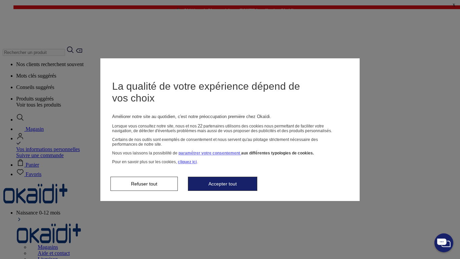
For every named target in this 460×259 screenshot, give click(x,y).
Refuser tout (144, 183)
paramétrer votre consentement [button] (209, 153)
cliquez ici (187, 162)
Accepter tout (222, 183)
